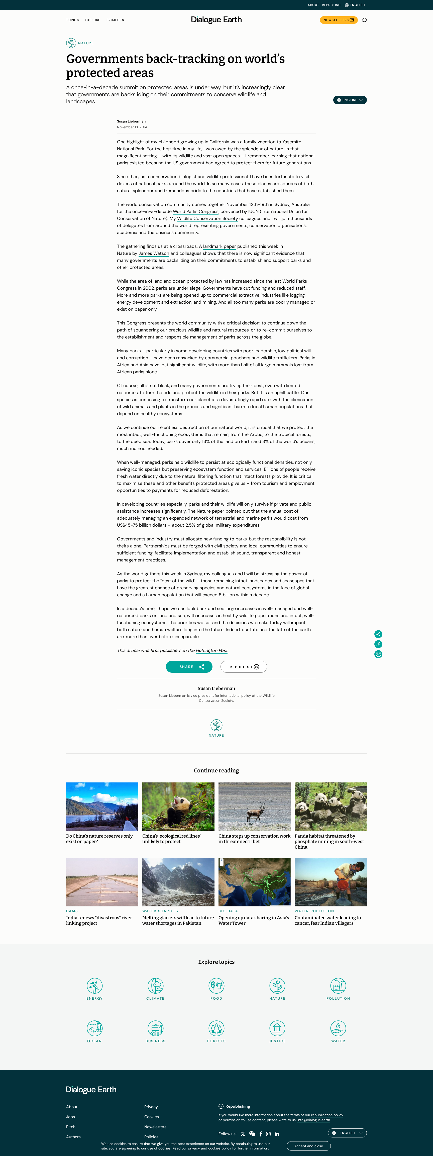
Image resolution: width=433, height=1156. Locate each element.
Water (338, 1041)
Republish (331, 5)
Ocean (94, 1041)
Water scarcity (160, 911)
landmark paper (219, 246)
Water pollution (314, 911)
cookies (214, 1148)
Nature (277, 998)
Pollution (338, 998)
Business (156, 1041)
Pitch (70, 1126)
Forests (216, 1041)
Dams (72, 911)
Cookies (151, 1116)
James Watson (154, 253)
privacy (194, 1148)
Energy (94, 998)
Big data (228, 911)
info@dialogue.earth (313, 1120)
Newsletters (336, 20)
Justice (277, 1041)
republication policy (327, 1115)
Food (216, 998)
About (313, 5)
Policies (151, 1136)
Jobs (70, 1116)
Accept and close (308, 1146)
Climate (155, 998)
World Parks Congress (196, 211)
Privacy (151, 1106)
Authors (73, 1136)
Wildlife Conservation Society (207, 218)
